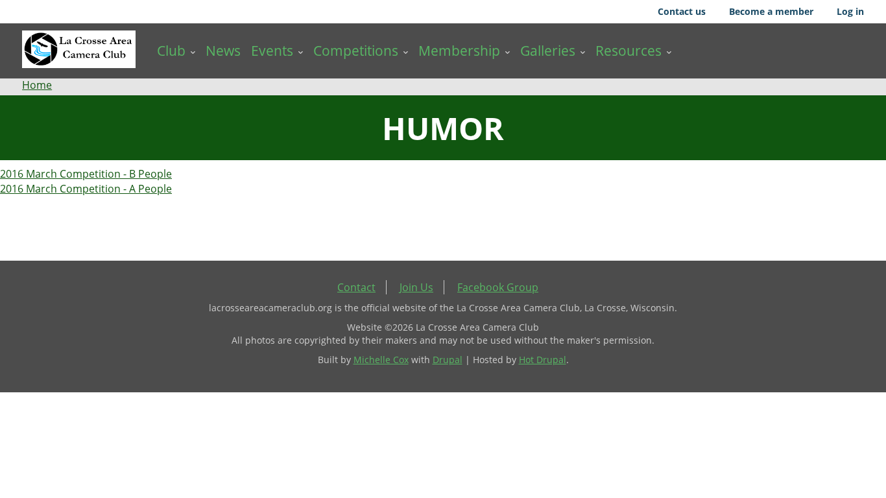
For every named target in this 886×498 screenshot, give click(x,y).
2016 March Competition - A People (86, 189)
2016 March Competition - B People (86, 174)
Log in (850, 11)
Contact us (682, 11)
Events (272, 51)
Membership (459, 51)
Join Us (416, 287)
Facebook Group (497, 287)
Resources (628, 51)
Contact (356, 287)
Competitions (355, 51)
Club (171, 51)
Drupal (447, 359)
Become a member (771, 11)
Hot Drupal (542, 359)
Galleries (547, 51)
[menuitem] (176, 50)
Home (37, 85)
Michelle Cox (381, 359)
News (223, 51)
